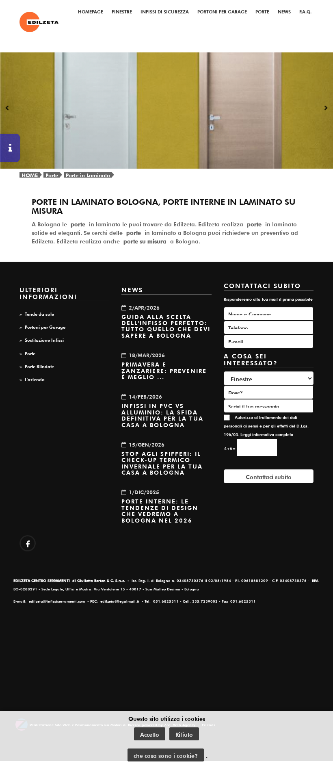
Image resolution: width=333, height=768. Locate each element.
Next (325, 108)
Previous (8, 108)
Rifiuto (184, 733)
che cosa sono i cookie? (166, 755)
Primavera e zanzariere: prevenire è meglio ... (164, 370)
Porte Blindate (39, 365)
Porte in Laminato (88, 174)
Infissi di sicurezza (165, 11)
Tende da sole (39, 313)
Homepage (90, 11)
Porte (262, 11)
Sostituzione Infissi (44, 339)
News (284, 11)
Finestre (122, 11)
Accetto (149, 733)
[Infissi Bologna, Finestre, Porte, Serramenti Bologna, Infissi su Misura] (38, 22)
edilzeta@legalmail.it (119, 601)
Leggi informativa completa (266, 434)
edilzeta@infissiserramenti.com (57, 601)
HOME (30, 174)
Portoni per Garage (222, 11)
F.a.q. (305, 11)
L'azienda (35, 378)
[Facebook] (27, 543)
